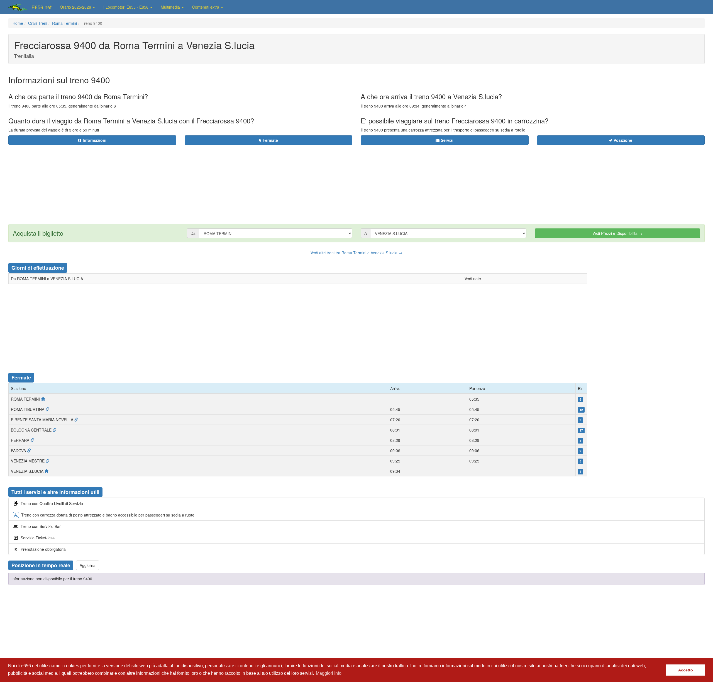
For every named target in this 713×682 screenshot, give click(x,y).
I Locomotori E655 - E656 (126, 7)
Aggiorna (88, 565)
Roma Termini (64, 23)
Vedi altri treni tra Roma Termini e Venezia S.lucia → (356, 252)
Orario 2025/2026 (76, 7)
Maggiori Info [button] (328, 673)
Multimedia (171, 7)
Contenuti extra (206, 7)
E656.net (41, 7)
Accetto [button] (685, 670)
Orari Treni (37, 23)
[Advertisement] (390, 181)
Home (18, 23)
